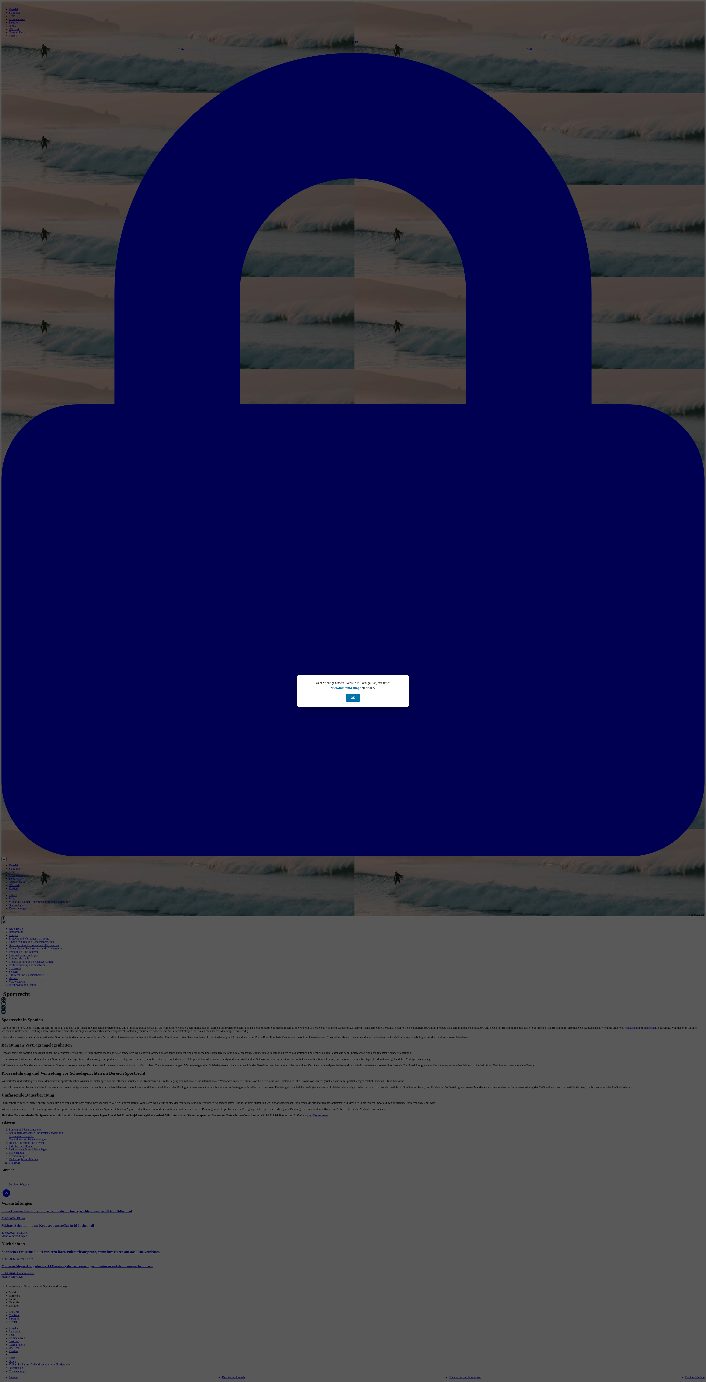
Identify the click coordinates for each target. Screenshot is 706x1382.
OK (353, 697)
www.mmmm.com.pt (346, 688)
